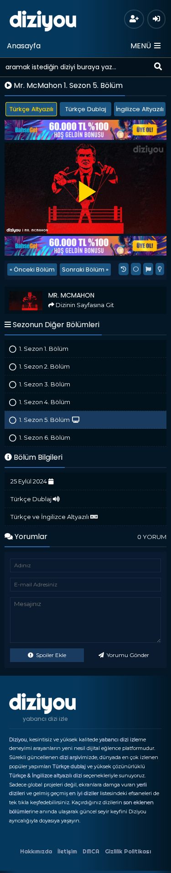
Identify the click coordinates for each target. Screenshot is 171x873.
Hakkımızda (36, 851)
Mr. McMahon (27, 290)
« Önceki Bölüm (32, 269)
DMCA (91, 851)
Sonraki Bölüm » (85, 269)
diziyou (43, 19)
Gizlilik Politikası (128, 851)
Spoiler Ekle (50, 655)
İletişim (67, 851)
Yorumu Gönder (127, 655)
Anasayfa (24, 46)
